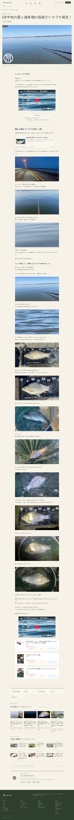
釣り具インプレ (23, 802)
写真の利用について (58, 808)
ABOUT (56, 2)
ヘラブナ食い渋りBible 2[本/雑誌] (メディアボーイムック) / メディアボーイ (41, 669)
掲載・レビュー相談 (36, 782)
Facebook (24, 766)
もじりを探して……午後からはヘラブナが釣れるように (38, 119)
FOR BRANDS (68, 2)
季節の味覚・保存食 (41, 807)
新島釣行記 (40, 802)
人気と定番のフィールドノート (8, 810)
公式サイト (29, 782)
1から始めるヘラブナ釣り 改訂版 (33, 654)
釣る (4, 802)
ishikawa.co (57, 813)
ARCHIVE (59, 2)
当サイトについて (58, 802)
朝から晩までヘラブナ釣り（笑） (32, 118)
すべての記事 (5, 808)
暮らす (4, 807)
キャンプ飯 (22, 805)
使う (4, 805)
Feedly (59, 766)
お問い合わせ (57, 805)
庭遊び (39, 805)
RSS (62, 766)
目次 (35, 115)
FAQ (56, 807)
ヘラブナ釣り (9, 21)
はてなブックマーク (18, 766)
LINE (28, 766)
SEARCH (63, 2)
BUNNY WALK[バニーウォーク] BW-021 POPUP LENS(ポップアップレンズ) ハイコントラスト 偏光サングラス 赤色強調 (41, 642)
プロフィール (23, 782)
